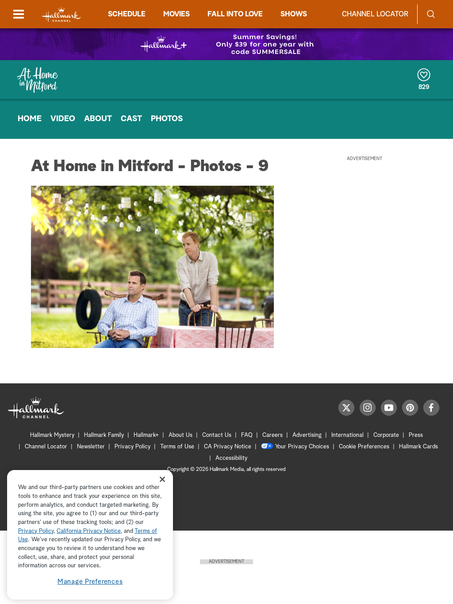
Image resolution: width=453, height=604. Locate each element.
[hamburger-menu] (18, 14)
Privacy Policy (132, 447)
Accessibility (231, 458)
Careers (272, 435)
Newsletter (91, 447)
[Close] (162, 479)
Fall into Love (235, 14)
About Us (180, 435)
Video (62, 119)
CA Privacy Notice (227, 447)
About (98, 119)
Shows (293, 14)
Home (30, 119)
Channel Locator (375, 14)
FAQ (247, 435)
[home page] (61, 14)
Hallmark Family (104, 435)
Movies (176, 14)
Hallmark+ (146, 435)
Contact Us (216, 435)
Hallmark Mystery (52, 435)
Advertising (307, 435)
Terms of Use (177, 447)
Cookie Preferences (364, 447)
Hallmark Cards (418, 447)
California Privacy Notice (89, 531)
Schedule (127, 14)
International (347, 435)
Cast (131, 119)
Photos (167, 119)
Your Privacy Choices (302, 447)
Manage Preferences (90, 581)
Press (416, 435)
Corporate (386, 435)
